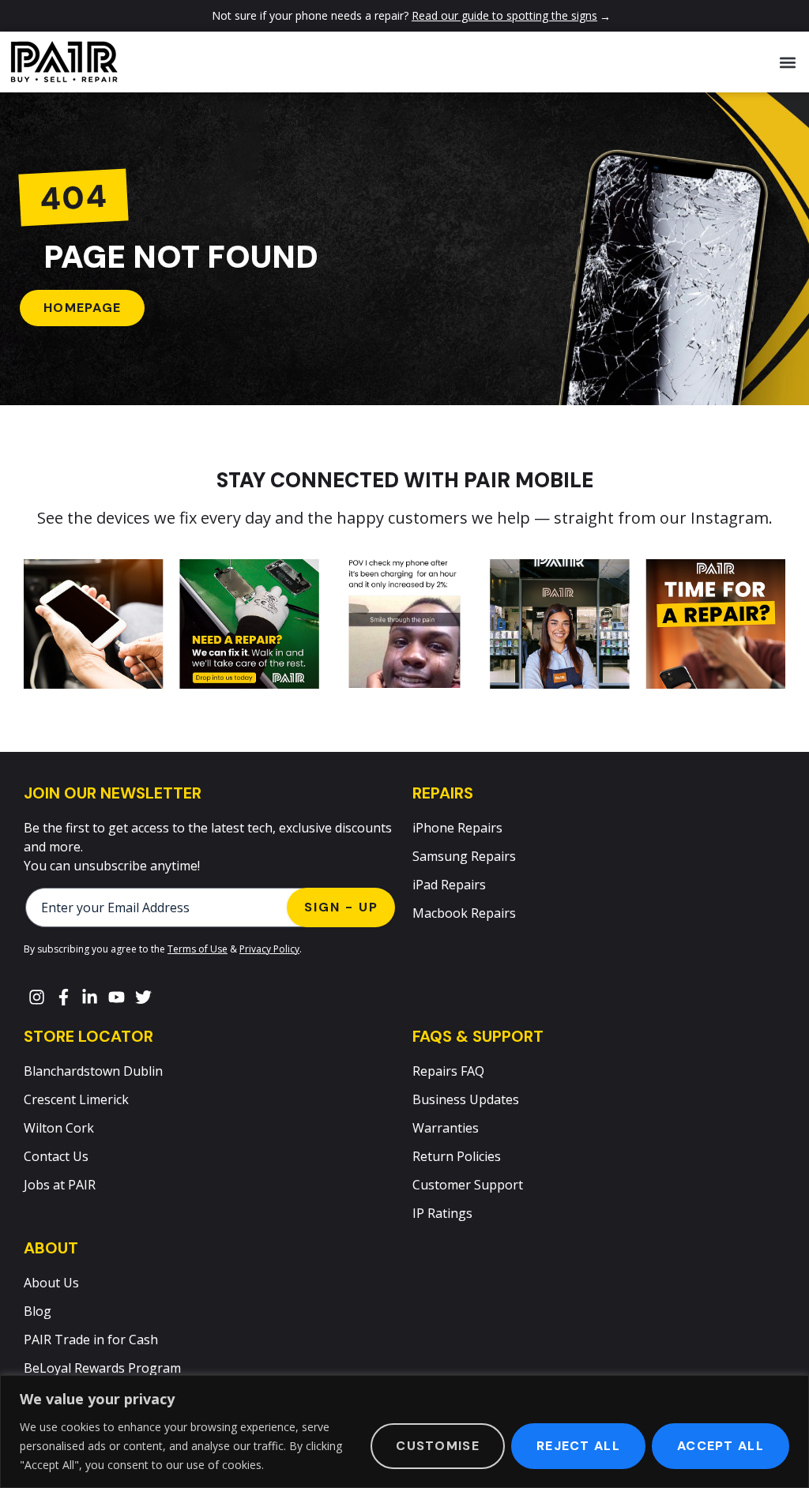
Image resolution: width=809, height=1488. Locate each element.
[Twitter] (143, 997)
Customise (438, 1445)
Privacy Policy (269, 949)
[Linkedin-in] (90, 997)
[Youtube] (116, 997)
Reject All (578, 1445)
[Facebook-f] (64, 997)
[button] (788, 62)
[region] (404, 1431)
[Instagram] (37, 997)
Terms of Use (197, 949)
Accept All (720, 1445)
